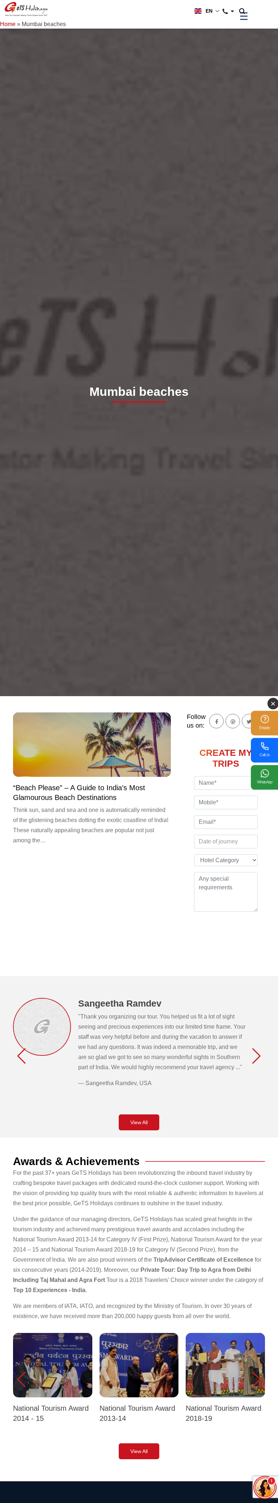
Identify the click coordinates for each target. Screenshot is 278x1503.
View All (139, 1122)
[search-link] (246, 11)
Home (8, 24)
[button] (21, 1056)
